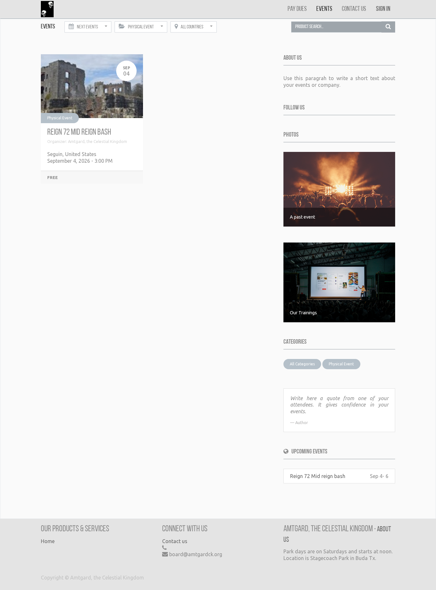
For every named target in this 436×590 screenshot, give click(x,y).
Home (48, 541)
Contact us (174, 541)
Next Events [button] (87, 27)
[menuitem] (297, 9)
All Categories (302, 364)
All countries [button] (192, 27)
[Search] (388, 27)
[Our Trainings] (339, 282)
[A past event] (339, 188)
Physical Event (59, 118)
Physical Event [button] (140, 27)
